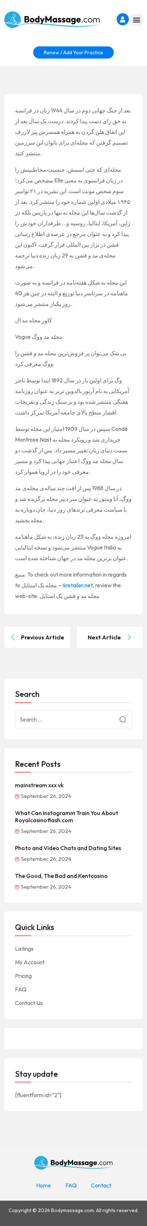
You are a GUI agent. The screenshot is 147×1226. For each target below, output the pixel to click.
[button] (137, 20)
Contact (101, 1185)
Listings (24, 948)
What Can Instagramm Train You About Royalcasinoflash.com (66, 816)
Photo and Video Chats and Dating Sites (68, 847)
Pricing (23, 975)
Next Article (104, 637)
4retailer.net (77, 585)
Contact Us (29, 1002)
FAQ (20, 989)
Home (43, 1185)
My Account (30, 962)
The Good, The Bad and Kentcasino (61, 875)
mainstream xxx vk (39, 785)
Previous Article (42, 637)
